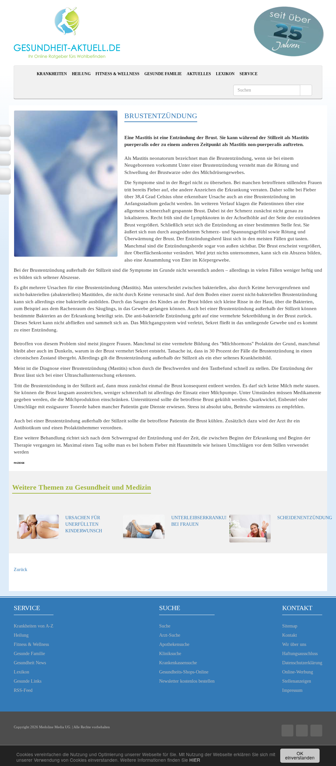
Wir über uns (294, 644)
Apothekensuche (174, 644)
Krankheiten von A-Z (33, 626)
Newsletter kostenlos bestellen (187, 681)
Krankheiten (52, 74)
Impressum (292, 690)
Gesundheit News (30, 662)
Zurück (20, 569)
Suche (164, 626)
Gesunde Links (27, 681)
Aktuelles (199, 74)
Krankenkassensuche (178, 662)
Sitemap (289, 626)
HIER (194, 759)
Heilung (81, 74)
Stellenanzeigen (296, 681)
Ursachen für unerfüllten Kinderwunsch (83, 524)
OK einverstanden (300, 755)
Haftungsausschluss (300, 653)
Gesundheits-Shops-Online (183, 672)
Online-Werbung (297, 672)
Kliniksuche (170, 653)
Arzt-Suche (169, 635)
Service (249, 74)
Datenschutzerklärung (302, 662)
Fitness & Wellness (117, 74)
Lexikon (225, 74)
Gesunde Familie (163, 74)
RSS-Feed (23, 690)
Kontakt (289, 635)
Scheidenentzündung (304, 517)
